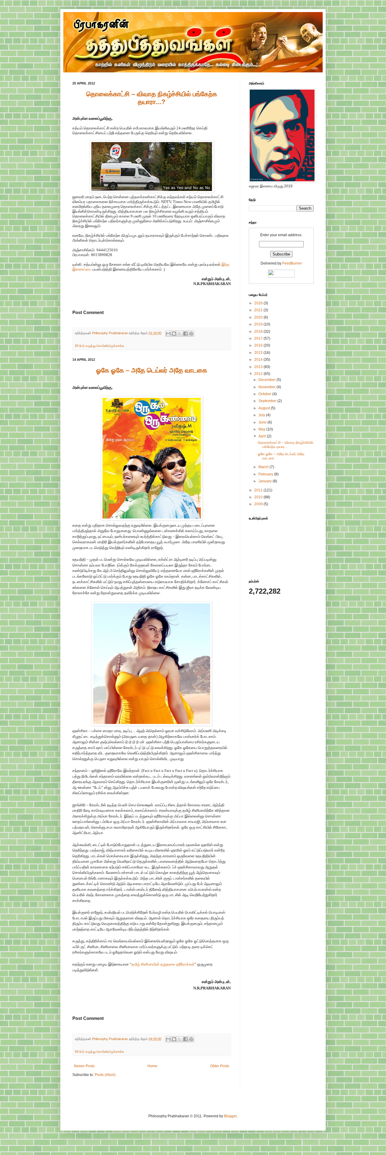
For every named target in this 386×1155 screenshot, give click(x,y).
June (262, 422)
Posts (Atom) (105, 1075)
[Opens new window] (152, 191)
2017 (259, 338)
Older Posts (219, 1066)
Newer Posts (84, 1066)
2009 (259, 504)
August (264, 408)
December (267, 380)
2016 (259, 345)
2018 (259, 331)
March (264, 467)
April (262, 436)
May (262, 429)
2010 (259, 497)
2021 (259, 310)
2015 (259, 353)
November (267, 387)
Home (152, 1066)
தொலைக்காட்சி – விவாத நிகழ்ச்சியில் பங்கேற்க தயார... (285, 444)
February (266, 474)
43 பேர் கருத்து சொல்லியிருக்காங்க (99, 1051)
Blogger (230, 1116)
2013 (259, 367)
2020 (259, 317)
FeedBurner (292, 263)
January (265, 481)
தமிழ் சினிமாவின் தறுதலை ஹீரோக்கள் (163, 964)
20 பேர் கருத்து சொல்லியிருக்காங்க (99, 345)
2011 (259, 490)
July (262, 415)
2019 (259, 324)
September (267, 401)
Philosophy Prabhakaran (110, 333)
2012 (259, 374)
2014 (259, 359)
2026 (259, 303)
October (265, 394)
